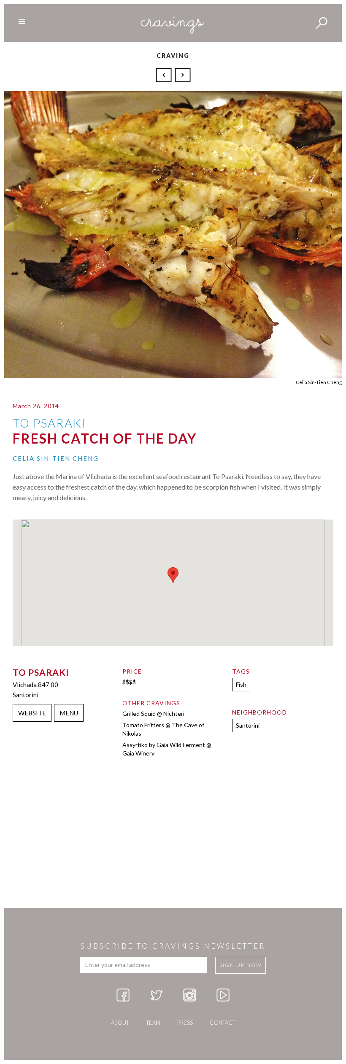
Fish (241, 684)
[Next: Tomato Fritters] (182, 74)
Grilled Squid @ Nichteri (153, 713)
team (153, 1022)
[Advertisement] (173, 841)
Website (32, 713)
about (120, 1022)
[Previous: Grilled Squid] (164, 74)
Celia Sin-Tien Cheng (56, 458)
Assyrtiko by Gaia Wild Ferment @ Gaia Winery (166, 749)
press (185, 1022)
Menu (68, 713)
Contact (222, 1022)
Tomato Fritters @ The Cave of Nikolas (163, 729)
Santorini (248, 725)
